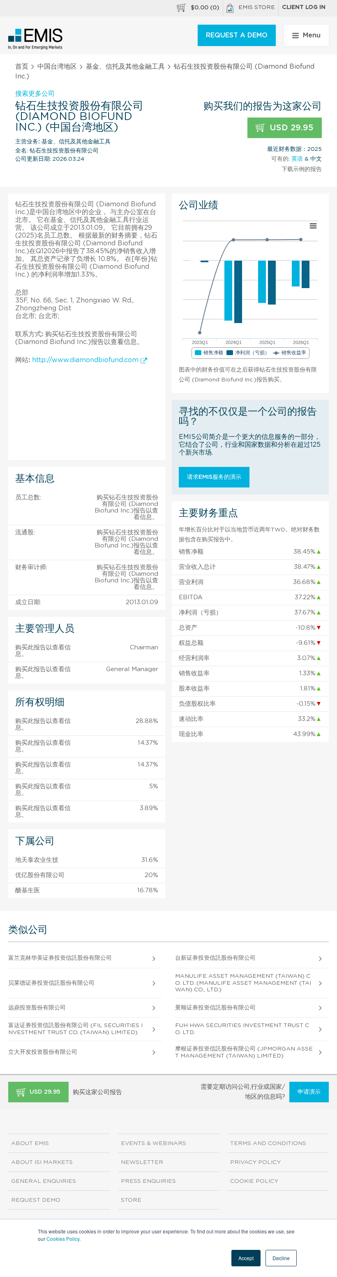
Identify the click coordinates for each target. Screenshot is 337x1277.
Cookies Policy (62, 1238)
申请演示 (309, 1092)
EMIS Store (256, 7)
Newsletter (142, 1162)
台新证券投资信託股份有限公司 (215, 958)
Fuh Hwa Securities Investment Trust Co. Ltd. (242, 1029)
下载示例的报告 (302, 169)
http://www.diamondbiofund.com (86, 360)
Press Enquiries (148, 1181)
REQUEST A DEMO (237, 35)
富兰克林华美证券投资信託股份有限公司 (60, 958)
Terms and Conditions (268, 1143)
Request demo (35, 1200)
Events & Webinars (153, 1143)
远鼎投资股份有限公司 (37, 1008)
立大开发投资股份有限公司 (42, 1052)
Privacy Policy (255, 1162)
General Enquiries (43, 1181)
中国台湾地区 (57, 66)
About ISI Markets (42, 1162)
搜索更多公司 (35, 93)
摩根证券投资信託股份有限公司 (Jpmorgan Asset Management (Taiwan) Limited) (244, 1052)
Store (131, 1200)
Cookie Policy (254, 1181)
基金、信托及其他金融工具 (125, 66)
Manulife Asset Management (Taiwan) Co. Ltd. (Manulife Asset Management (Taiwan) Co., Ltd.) (243, 983)
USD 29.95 (290, 128)
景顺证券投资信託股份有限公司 (215, 1008)
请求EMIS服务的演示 (214, 477)
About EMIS (30, 1143)
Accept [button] (246, 1257)
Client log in (303, 7)
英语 (297, 159)
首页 (21, 66)
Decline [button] (281, 1257)
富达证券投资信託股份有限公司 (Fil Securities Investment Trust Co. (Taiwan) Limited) (75, 1029)
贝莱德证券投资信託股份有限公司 (51, 983)
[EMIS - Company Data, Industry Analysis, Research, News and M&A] (35, 39)
